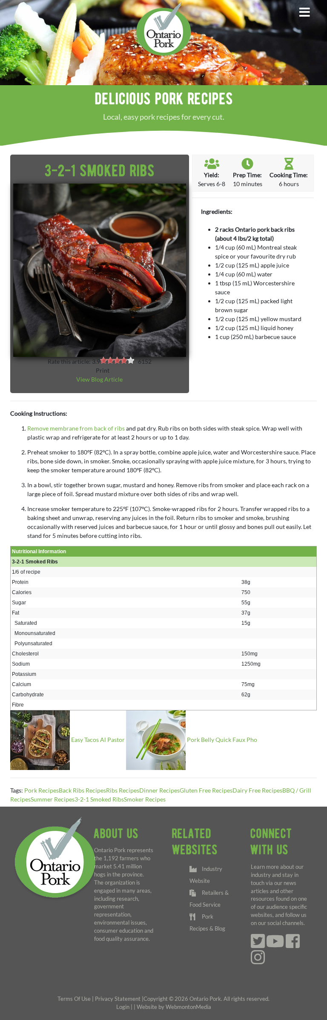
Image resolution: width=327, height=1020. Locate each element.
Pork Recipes (41, 790)
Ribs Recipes (122, 790)
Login (122, 1007)
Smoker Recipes (145, 799)
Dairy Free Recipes (257, 790)
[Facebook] (293, 945)
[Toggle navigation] (304, 12)
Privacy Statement (118, 999)
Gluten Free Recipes (206, 790)
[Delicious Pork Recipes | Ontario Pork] (163, 28)
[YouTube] (275, 945)
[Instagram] (258, 961)
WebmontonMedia (188, 1007)
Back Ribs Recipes (82, 790)
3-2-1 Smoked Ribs (99, 799)
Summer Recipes (53, 799)
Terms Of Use (74, 999)
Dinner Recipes (159, 790)
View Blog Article (99, 379)
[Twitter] (258, 945)
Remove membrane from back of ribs (76, 428)
